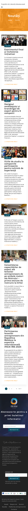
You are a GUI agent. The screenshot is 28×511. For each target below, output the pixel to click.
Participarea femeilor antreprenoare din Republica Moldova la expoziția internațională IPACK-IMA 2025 (14, 339)
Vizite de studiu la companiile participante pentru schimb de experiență (14, 166)
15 (16, 388)
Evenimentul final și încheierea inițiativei (13, 51)
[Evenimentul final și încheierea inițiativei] (14, 40)
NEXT (20, 388)
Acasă (6, 504)
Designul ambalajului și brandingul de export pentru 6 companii (12, 108)
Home (10, 20)
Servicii (21, 504)
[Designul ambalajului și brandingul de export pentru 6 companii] (14, 94)
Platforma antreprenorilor (17, 507)
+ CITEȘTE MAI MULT (11, 84)
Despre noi (13, 504)
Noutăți (4, 507)
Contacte (14, 509)
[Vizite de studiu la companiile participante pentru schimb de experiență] (14, 152)
